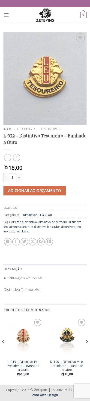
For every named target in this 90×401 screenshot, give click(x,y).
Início (7, 129)
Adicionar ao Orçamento (34, 190)
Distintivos (48, 129)
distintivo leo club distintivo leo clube (34, 227)
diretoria (17, 222)
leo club (8, 231)
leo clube (22, 231)
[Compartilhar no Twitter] (24, 242)
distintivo (30, 222)
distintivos (68, 227)
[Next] (86, 350)
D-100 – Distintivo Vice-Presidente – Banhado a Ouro (67, 366)
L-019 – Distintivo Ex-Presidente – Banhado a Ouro (23, 366)
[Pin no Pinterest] (41, 242)
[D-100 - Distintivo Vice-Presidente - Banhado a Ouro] (67, 337)
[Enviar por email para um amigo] (32, 242)
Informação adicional (23, 278)
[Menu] (6, 14)
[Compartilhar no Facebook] (16, 242)
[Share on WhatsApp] (8, 242)
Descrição (12, 269)
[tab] (45, 269)
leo (79, 227)
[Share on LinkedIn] (49, 242)
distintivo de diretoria (53, 222)
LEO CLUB (24, 129)
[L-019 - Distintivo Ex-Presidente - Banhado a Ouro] (23, 337)
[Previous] (3, 350)
